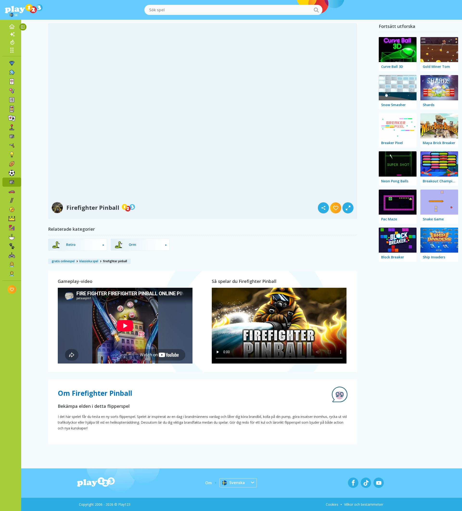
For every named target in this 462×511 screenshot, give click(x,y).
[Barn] (11, 273)
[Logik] (11, 154)
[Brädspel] (11, 136)
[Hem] (11, 26)
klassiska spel (88, 261)
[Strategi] (11, 218)
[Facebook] (353, 483)
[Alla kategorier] (11, 50)
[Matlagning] (11, 237)
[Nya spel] (11, 34)
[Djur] (11, 246)
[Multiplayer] (11, 255)
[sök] (316, 10)
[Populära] (11, 42)
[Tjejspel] (11, 264)
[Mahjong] (11, 81)
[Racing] (11, 191)
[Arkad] (11, 127)
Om (208, 482)
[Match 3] (11, 63)
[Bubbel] (11, 90)
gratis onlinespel (63, 261)
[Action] (11, 145)
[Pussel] (11, 72)
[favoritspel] (12, 289)
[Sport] (11, 163)
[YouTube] (378, 483)
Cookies (332, 504)
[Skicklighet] (11, 200)
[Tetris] (11, 227)
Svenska (237, 482)
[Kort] (11, 109)
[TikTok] (366, 483)
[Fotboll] (11, 173)
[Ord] (11, 99)
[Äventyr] (11, 209)
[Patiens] (11, 118)
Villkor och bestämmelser (363, 504)
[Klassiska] (11, 182)
